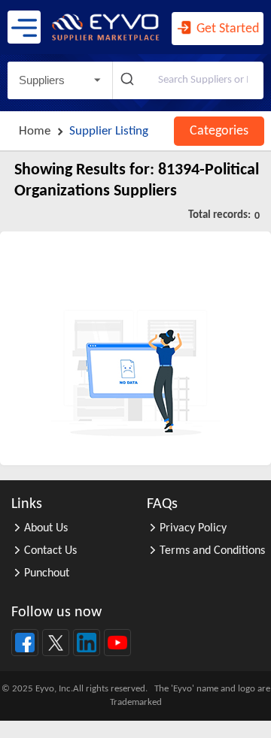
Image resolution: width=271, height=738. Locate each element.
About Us (46, 528)
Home (34, 131)
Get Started (226, 29)
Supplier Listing (108, 131)
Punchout (46, 573)
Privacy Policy (193, 528)
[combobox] (188, 80)
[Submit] (129, 80)
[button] (60, 80)
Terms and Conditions (212, 551)
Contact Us (50, 551)
